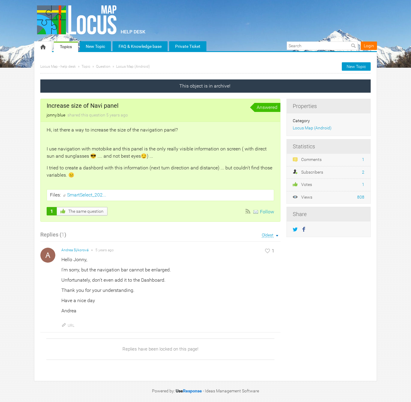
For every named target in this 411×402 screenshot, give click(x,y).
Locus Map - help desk (58, 66)
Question (103, 66)
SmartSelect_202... (86, 195)
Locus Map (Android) (133, 66)
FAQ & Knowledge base (140, 46)
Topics (66, 46)
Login (369, 45)
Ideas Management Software (232, 391)
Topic (86, 66)
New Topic (95, 46)
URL (71, 325)
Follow (267, 212)
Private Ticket (187, 46)
